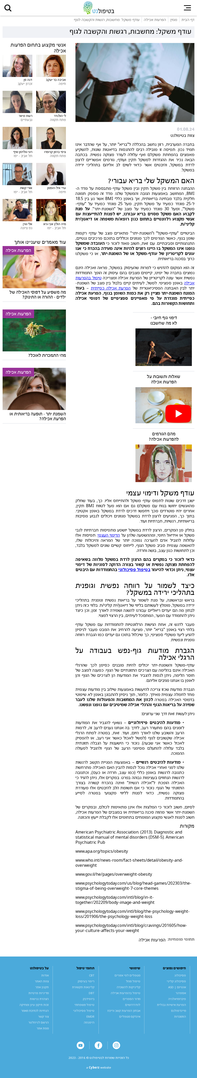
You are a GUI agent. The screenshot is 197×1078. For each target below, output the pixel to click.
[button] (8, 8)
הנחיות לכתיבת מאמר (35, 1011)
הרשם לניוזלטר (38, 1022)
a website (98, 1067)
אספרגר (181, 993)
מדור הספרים (131, 999)
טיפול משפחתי (84, 1005)
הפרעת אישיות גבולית (171, 1005)
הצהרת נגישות (39, 999)
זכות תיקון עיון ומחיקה (34, 1005)
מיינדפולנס (178, 1011)
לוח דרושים (132, 1005)
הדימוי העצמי (108, 535)
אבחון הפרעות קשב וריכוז (123, 1011)
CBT (91, 975)
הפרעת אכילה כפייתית (111, 288)
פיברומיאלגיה (177, 999)
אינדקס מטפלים (129, 1016)
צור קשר (43, 1016)
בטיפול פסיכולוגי (134, 569)
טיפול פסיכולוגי (83, 1011)
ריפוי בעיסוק (86, 981)
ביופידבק (88, 999)
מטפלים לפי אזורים (127, 975)
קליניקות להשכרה (128, 987)
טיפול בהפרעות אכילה (125, 993)
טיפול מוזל (133, 981)
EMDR (90, 1016)
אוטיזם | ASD (177, 987)
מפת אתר (43, 1028)
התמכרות (180, 1016)
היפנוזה (89, 1022)
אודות (45, 975)
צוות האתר (42, 981)
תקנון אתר (42, 987)
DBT (91, 993)
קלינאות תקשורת (83, 987)
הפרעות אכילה (152, 939)
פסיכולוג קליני (176, 981)
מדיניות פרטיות (38, 993)
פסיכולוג (180, 975)
